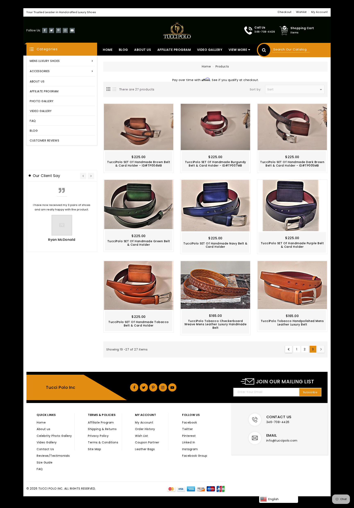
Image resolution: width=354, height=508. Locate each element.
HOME (107, 50)
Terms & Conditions (103, 442)
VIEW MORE (238, 50)
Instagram (190, 449)
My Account (144, 423)
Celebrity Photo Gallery (54, 436)
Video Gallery (47, 442)
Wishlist (301, 12)
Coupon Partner (147, 442)
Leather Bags (145, 449)
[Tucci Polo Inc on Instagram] (65, 30)
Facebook (189, 423)
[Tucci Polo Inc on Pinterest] (58, 30)
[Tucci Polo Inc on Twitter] (51, 30)
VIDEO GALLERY (209, 50)
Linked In (188, 442)
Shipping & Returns (102, 429)
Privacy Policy (98, 436)
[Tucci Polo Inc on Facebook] (45, 30)
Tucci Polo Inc (60, 387)
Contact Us (45, 449)
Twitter (187, 429)
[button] (61, 49)
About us (43, 429)
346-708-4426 (277, 422)
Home (206, 66)
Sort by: (255, 89)
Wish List (141, 436)
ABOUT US (142, 50)
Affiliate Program (101, 423)
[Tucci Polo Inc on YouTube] (72, 30)
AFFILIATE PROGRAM (174, 50)
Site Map (94, 449)
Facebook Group (194, 456)
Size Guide (44, 463)
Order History (145, 429)
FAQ (40, 469)
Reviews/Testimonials (53, 456)
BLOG (123, 50)
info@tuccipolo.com (281, 440)
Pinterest (189, 436)
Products (222, 66)
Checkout (284, 12)
